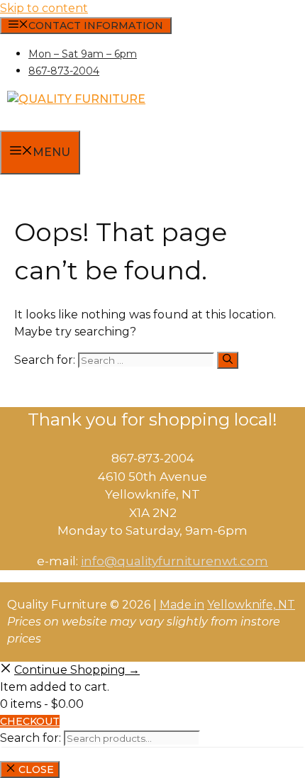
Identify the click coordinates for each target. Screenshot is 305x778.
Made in (182, 604)
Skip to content (44, 8)
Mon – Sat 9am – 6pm (82, 54)
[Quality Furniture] (76, 99)
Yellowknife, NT (251, 604)
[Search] (227, 360)
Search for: (30, 738)
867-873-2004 (63, 71)
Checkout (30, 721)
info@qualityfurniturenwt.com (174, 561)
